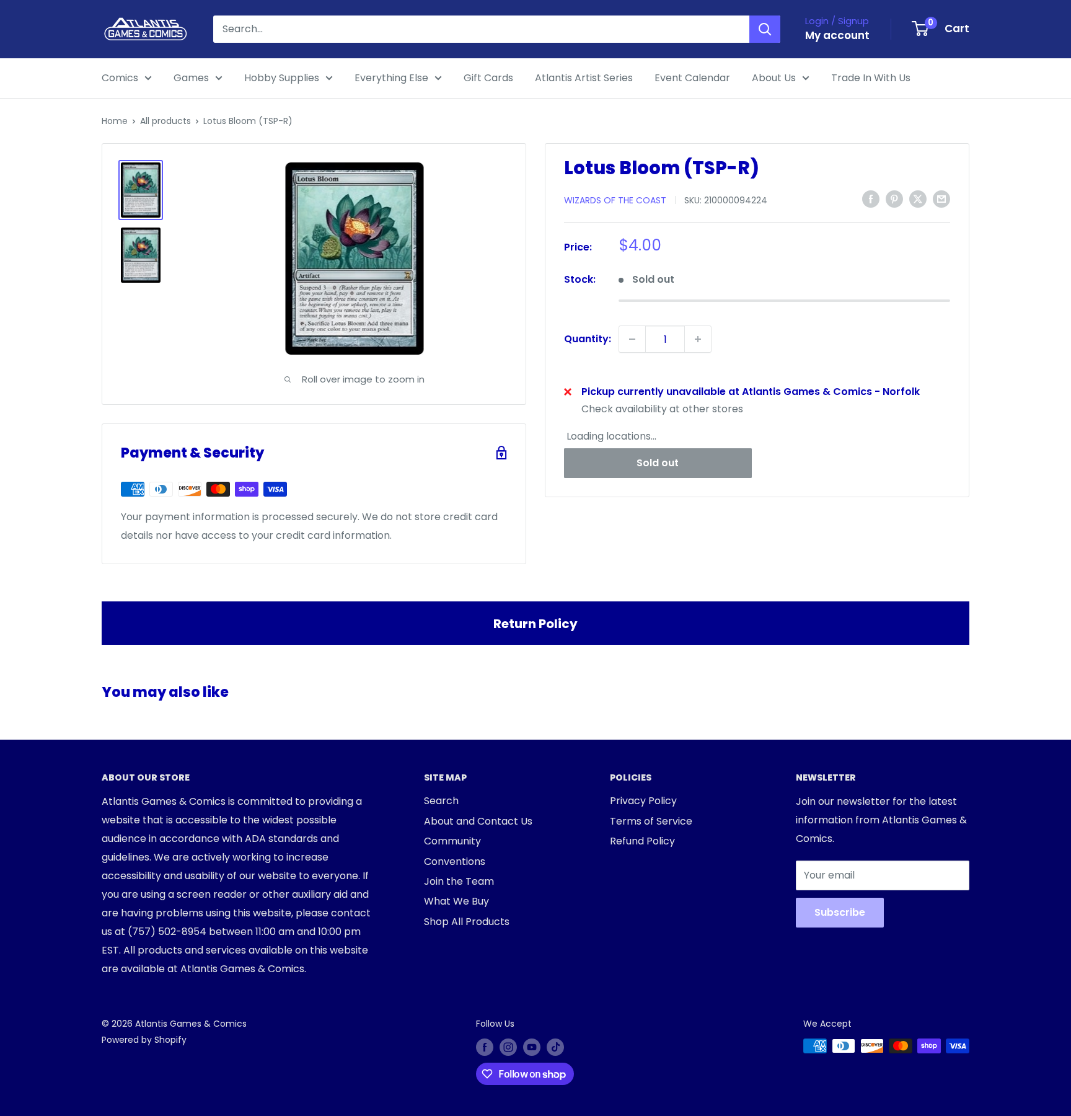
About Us (774, 78)
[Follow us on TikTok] (555, 1047)
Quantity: (587, 339)
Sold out (658, 462)
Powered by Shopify (144, 1040)
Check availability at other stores (662, 409)
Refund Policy (642, 841)
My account (837, 35)
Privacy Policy (643, 801)
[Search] (764, 29)
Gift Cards (488, 78)
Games (191, 78)
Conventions (454, 861)
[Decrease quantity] (632, 339)
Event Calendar (692, 78)
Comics (120, 78)
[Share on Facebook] (870, 199)
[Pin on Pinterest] (894, 199)
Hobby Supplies (281, 78)
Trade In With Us (870, 78)
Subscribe (839, 912)
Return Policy (535, 623)
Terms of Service (651, 821)
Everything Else (391, 78)
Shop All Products (466, 921)
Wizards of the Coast (615, 199)
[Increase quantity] (698, 339)
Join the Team (459, 881)
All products (165, 121)
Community (452, 841)
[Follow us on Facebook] (484, 1047)
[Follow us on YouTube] (531, 1047)
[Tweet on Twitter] (918, 199)
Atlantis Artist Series (584, 78)
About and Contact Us (478, 821)
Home (115, 121)
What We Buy (456, 901)
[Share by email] (941, 199)
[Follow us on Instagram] (508, 1047)
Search (441, 801)
